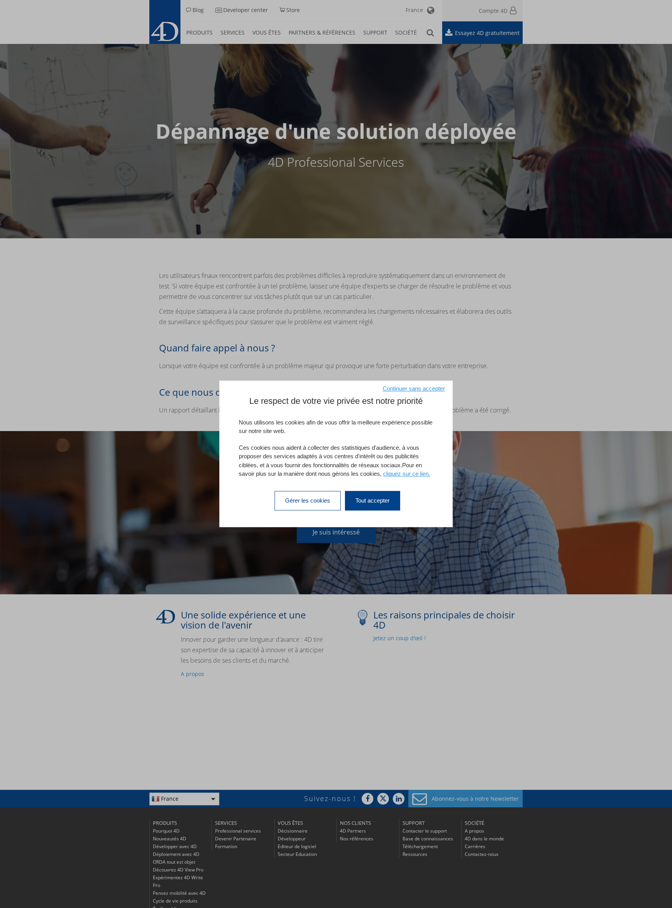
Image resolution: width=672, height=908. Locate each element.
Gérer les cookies (307, 500)
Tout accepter (372, 500)
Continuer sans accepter (414, 388)
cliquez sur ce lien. (406, 474)
